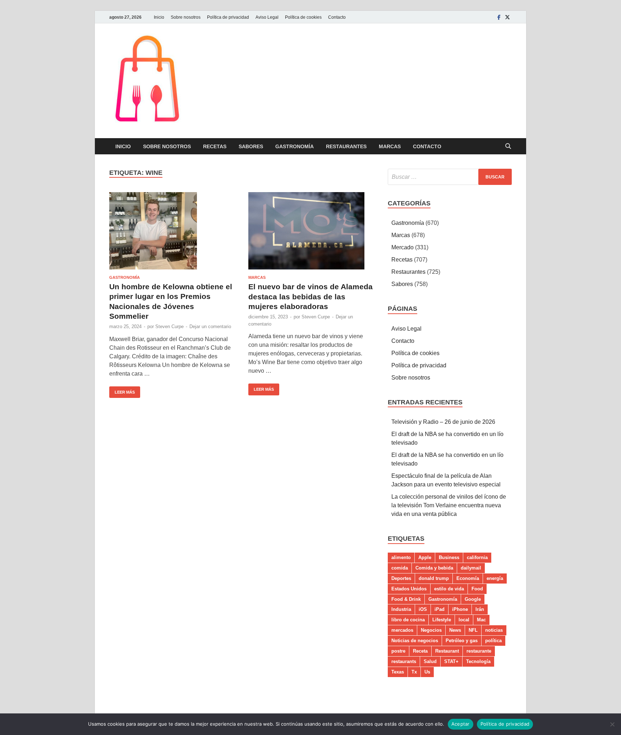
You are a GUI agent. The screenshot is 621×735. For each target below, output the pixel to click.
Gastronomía (294, 146)
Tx (414, 672)
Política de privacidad (228, 17)
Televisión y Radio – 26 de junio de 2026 (443, 422)
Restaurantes (346, 146)
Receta (420, 651)
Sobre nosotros (186, 17)
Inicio (159, 17)
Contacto (337, 17)
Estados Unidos (409, 588)
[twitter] (507, 17)
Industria (401, 609)
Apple (424, 557)
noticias (494, 630)
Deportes (401, 578)
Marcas (390, 146)
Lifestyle (441, 619)
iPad (439, 609)
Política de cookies (303, 17)
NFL (473, 630)
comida (399, 568)
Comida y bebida (434, 568)
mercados (402, 630)
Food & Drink (406, 599)
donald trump (434, 578)
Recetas (214, 146)
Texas (397, 672)
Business (449, 557)
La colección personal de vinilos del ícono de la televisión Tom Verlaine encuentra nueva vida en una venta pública (448, 505)
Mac (481, 619)
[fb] (498, 17)
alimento (401, 557)
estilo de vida (449, 588)
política (493, 640)
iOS (423, 609)
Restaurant (447, 651)
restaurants (403, 661)
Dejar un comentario (210, 326)
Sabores (251, 146)
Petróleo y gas (462, 640)
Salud (430, 661)
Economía (467, 578)
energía (495, 578)
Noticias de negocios (414, 640)
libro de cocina (408, 619)
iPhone (460, 609)
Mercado (402, 247)
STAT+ (451, 661)
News (455, 630)
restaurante (478, 651)
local (464, 619)
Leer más (122, 390)
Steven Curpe (169, 326)
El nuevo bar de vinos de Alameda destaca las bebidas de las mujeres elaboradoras (310, 296)
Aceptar (460, 724)
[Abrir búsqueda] (508, 146)
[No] (612, 724)
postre (398, 651)
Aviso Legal (267, 17)
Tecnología (478, 661)
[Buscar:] (450, 177)
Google (473, 599)
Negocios (431, 630)
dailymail (471, 568)
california (477, 557)
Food (477, 588)
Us (427, 672)
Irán (479, 609)
